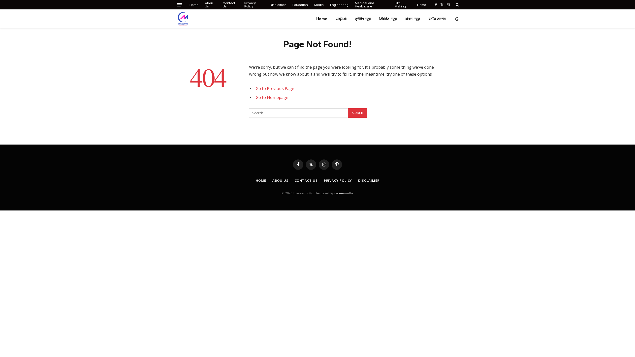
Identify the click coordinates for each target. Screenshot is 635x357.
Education (300, 5)
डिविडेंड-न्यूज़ (388, 18)
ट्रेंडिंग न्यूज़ (363, 18)
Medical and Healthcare (364, 4)
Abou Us (209, 4)
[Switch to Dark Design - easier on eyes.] (456, 19)
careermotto (343, 193)
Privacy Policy (250, 4)
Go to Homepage (272, 97)
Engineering (339, 5)
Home (194, 5)
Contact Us (229, 4)
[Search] (457, 4)
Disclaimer (278, 5)
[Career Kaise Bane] (183, 18)
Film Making (400, 4)
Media (319, 5)
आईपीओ (341, 18)
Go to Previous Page (275, 88)
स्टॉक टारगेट (437, 18)
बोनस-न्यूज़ (412, 18)
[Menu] (179, 4)
